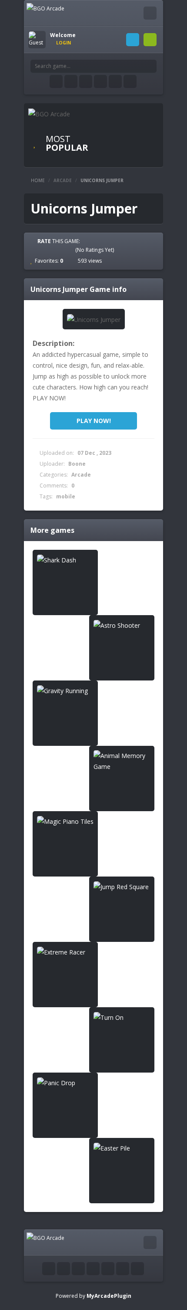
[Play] (128, 129)
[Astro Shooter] (121, 625)
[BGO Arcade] (45, 8)
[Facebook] (56, 81)
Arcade (62, 180)
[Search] (150, 66)
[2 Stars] (46, 249)
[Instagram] (100, 81)
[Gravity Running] (65, 690)
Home (38, 180)
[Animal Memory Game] (121, 761)
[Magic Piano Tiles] (65, 821)
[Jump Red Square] (121, 887)
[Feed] (115, 81)
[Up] (137, 1268)
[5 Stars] (70, 249)
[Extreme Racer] (65, 952)
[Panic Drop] (65, 1083)
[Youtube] (85, 81)
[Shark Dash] (65, 560)
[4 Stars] (62, 249)
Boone (77, 463)
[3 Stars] (54, 249)
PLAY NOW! (94, 420)
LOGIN (132, 39)
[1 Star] (39, 249)
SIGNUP (150, 39)
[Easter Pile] (121, 1148)
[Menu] (150, 13)
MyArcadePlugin (109, 1296)
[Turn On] (121, 1017)
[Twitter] (70, 81)
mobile (65, 496)
